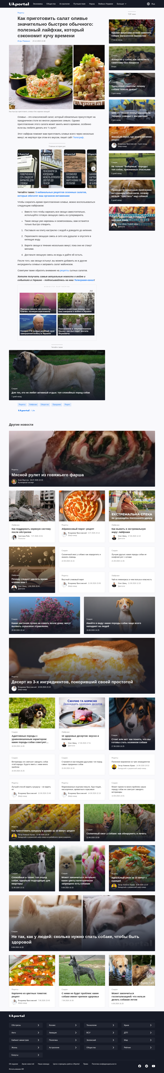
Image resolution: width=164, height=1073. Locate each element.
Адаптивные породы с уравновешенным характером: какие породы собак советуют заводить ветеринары (29, 739)
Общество (51, 4)
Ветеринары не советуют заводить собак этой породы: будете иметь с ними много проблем (30, 764)
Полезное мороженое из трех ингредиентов (131, 762)
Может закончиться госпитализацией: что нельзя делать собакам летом (128, 996)
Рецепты (21, 13)
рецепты (64, 270)
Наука (92, 4)
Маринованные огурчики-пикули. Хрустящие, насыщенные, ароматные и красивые (81, 788)
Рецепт (67, 404)
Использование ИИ (16, 1069)
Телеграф (78, 137)
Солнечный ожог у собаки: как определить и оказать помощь (81, 555)
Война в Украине (105, 4)
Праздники (57, 404)
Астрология (64, 4)
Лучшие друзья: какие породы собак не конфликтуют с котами (129, 555)
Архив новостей (28, 1064)
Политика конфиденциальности (104, 1064)
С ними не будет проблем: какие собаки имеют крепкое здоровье (80, 995)
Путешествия (79, 4)
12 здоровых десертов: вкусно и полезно (80, 737)
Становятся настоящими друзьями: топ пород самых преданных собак (82, 763)
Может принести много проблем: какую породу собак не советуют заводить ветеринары (129, 789)
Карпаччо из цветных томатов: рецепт (29, 995)
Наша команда (43, 1064)
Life (33, 410)
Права (85, 1064)
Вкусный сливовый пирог (73, 579)
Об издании (13, 1064)
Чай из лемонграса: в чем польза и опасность (132, 579)
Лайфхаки (33, 404)
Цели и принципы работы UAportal (66, 1064)
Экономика (38, 4)
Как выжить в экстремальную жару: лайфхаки (129, 530)
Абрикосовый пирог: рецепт (78, 529)
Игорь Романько (24, 41)
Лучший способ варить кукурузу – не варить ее (31, 788)
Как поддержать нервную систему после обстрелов (31, 530)
